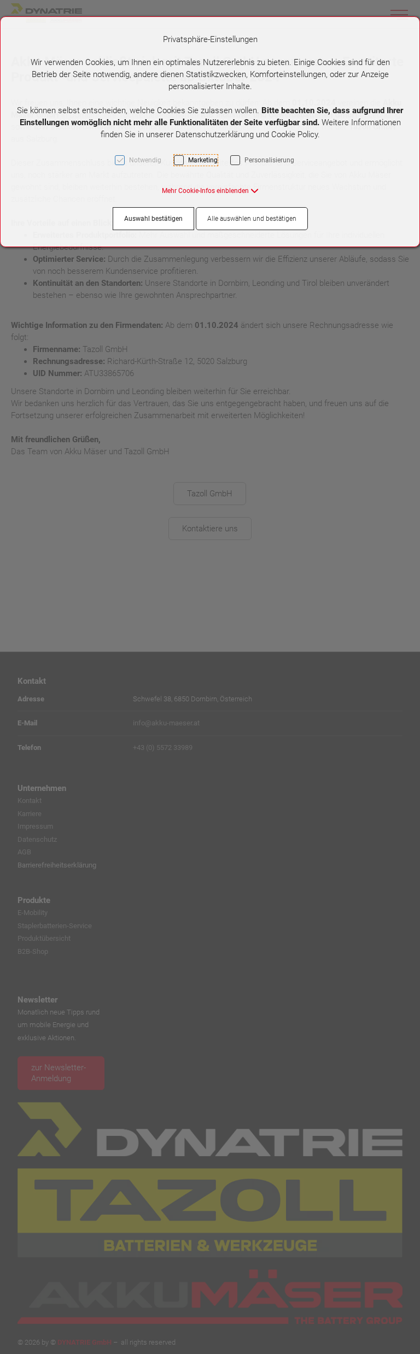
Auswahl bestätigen (153, 218)
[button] (210, 191)
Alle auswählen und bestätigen (251, 218)
